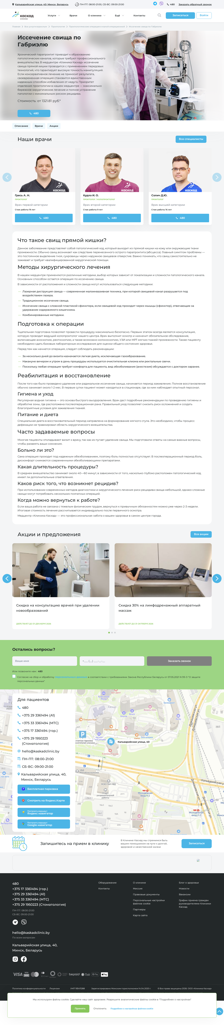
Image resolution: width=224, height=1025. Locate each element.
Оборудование (107, 882)
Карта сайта (140, 915)
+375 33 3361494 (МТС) (40, 723)
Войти (204, 15)
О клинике (95, 15)
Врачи (73, 15)
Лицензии (55, 988)
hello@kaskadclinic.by (40, 751)
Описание (21, 126)
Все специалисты (191, 139)
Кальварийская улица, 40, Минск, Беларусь (43, 777)
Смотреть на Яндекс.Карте (46, 800)
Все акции (201, 534)
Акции (54, 126)
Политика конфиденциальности (29, 988)
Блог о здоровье (189, 882)
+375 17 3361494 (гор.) (40, 730)
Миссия (137, 888)
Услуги (52, 15)
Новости (184, 888)
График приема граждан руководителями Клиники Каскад (195, 903)
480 (172, 4)
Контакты (139, 15)
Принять (80, 1008)
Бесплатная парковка (42, 789)
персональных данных (71, 677)
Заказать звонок (179, 661)
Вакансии (185, 894)
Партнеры (139, 909)
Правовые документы (146, 894)
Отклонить (99, 1008)
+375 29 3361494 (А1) (38, 715)
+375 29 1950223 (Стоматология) (35, 741)
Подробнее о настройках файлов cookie (132, 1009)
